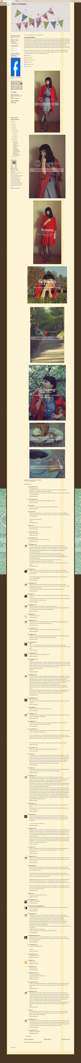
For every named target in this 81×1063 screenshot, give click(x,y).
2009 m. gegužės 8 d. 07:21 (33, 932)
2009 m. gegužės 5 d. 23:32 (33, 566)
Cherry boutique (18, 3)
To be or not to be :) (16, 154)
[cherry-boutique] (15, 76)
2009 (13, 128)
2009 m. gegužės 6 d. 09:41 (33, 800)
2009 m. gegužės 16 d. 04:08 (33, 1027)
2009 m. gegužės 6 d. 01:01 (33, 611)
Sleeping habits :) (16, 145)
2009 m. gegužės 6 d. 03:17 (33, 639)
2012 (13, 124)
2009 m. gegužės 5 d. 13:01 (33, 535)
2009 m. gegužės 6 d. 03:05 (33, 631)
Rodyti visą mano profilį (15, 188)
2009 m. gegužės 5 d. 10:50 (33, 508)
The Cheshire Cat (16, 150)
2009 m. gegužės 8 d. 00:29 (33, 902)
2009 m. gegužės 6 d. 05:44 (33, 704)
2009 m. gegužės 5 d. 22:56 (33, 541)
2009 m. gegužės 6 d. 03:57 (33, 649)
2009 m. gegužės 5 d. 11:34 (33, 522)
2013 (13, 122)
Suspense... (15, 147)
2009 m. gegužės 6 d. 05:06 (33, 671)
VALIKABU (32, 899)
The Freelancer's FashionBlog (36, 906)
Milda (30, 960)
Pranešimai (15, 48)
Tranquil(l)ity (15, 148)
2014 (13, 121)
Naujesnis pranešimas (28, 1039)
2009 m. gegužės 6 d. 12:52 (33, 825)
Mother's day (15, 152)
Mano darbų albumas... (15, 94)
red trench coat (32, 480)
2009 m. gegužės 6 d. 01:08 (33, 617)
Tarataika (31, 707)
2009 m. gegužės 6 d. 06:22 (33, 710)
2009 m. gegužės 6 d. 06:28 (33, 718)
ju (29, 1010)
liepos (14, 138)
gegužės (14, 141)
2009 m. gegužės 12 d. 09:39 (33, 979)
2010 (13, 127)
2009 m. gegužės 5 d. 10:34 (33, 502)
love (28, 480)
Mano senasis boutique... (15, 98)
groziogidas (32, 642)
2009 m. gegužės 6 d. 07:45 (33, 744)
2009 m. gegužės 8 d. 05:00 (33, 910)
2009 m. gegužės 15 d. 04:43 (33, 1016)
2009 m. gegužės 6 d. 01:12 (33, 625)
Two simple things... (16, 151)
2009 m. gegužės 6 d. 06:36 (33, 726)
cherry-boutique (14, 57)
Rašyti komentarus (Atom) (36, 1042)
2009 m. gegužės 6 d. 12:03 (33, 811)
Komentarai (15, 50)
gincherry (31, 828)
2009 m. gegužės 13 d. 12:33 (33, 1006)
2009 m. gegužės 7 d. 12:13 (33, 862)
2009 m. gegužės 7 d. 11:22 (33, 853)
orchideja (31, 634)
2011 (13, 125)
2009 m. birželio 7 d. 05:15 (33, 1033)
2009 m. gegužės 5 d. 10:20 (33, 496)
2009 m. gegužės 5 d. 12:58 (33, 528)
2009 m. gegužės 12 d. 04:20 (33, 969)
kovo (14, 157)
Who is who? (15, 142)
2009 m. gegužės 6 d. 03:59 (33, 656)
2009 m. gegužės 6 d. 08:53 (33, 764)
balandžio (15, 155)
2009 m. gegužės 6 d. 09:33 (33, 772)
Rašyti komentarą (28, 1036)
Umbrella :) (15, 144)
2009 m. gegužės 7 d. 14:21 (33, 896)
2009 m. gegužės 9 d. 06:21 (33, 941)
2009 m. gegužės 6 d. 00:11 (33, 580)
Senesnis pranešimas (65, 1039)
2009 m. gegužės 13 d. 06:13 (33, 988)
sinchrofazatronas (33, 935)
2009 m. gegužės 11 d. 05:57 (33, 963)
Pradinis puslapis (47, 1039)
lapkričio (15, 131)
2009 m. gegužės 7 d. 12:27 (33, 890)
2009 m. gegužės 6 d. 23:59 (33, 843)
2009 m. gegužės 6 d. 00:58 (33, 601)
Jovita (30, 569)
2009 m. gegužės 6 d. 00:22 (33, 590)
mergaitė (31, 814)
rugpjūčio (15, 136)
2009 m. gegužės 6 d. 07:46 (33, 750)
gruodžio (15, 130)
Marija (31, 614)
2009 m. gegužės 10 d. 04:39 (33, 951)
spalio (14, 133)
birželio (14, 139)
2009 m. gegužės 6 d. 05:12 (33, 694)
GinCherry (15, 168)
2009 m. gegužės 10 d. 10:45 (33, 957)
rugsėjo (14, 135)
